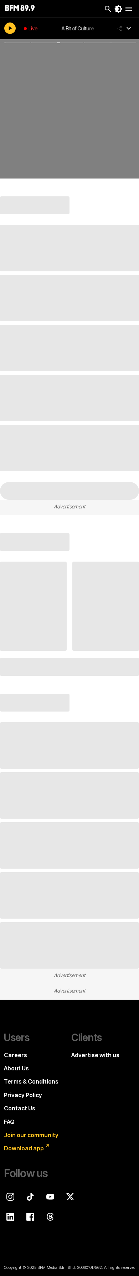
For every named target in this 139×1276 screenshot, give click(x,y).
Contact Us (19, 1108)
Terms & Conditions (31, 1081)
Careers (15, 1055)
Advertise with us (95, 1055)
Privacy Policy (23, 1095)
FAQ (9, 1121)
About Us (16, 1068)
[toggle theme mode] (118, 9)
